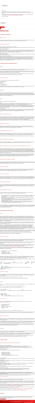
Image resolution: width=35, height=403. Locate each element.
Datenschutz (11, 401)
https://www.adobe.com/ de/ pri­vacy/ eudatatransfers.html (15, 385)
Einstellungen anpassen (16, 401)
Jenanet (32, 402)
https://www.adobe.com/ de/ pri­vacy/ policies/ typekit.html (25, 388)
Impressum (20, 401)
